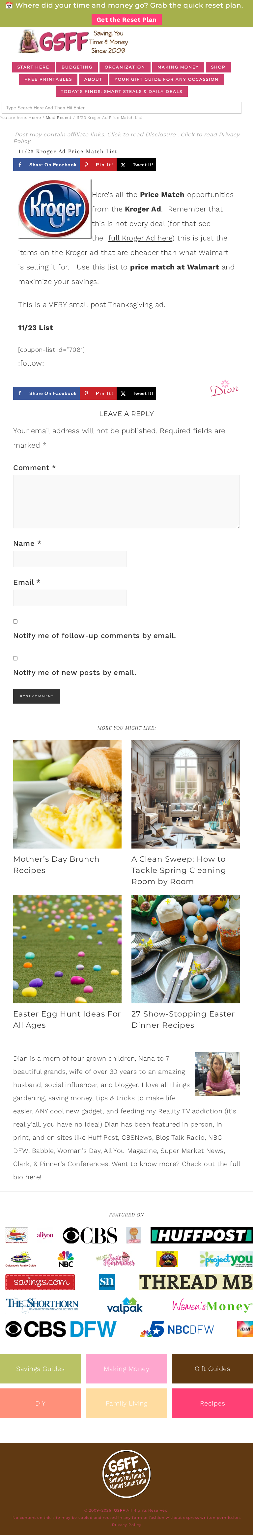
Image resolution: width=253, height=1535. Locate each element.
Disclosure (161, 134)
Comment (34, 467)
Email (27, 582)
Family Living (127, 1403)
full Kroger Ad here (140, 238)
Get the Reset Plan (127, 19)
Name (27, 543)
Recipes (212, 1403)
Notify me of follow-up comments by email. (94, 635)
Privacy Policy (126, 1524)
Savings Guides (40, 1369)
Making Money (126, 1369)
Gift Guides (213, 1369)
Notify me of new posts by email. (74, 672)
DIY (40, 1403)
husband (27, 1085)
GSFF (72, 41)
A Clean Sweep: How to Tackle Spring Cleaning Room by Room (178, 870)
